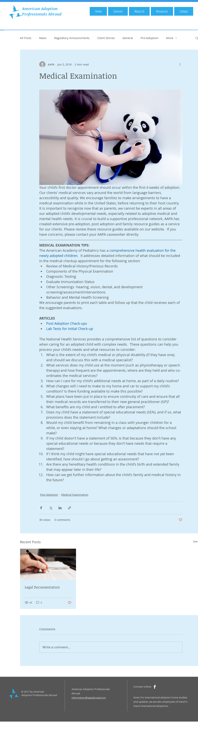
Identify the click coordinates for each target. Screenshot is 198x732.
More (169, 38)
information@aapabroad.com (89, 697)
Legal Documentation (42, 587)
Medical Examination (74, 495)
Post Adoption (49, 495)
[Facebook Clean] (155, 687)
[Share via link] (69, 508)
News (42, 38)
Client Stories (106, 38)
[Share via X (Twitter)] (50, 508)
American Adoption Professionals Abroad (41, 11)
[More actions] (180, 64)
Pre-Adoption (149, 38)
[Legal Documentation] (48, 564)
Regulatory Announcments (72, 38)
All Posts (25, 38)
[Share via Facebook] (41, 508)
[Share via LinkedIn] (60, 508)
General (127, 38)
